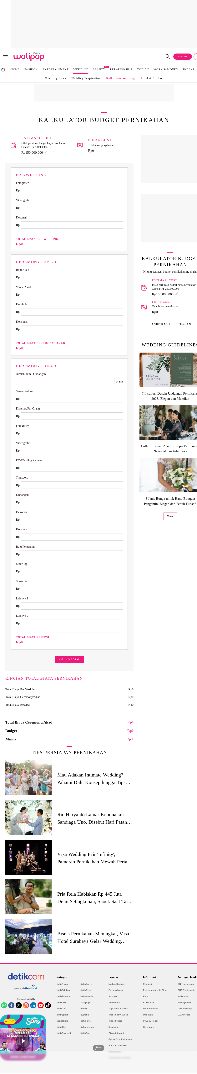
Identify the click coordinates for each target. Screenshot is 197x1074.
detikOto (61, 1027)
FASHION (31, 69)
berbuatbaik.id (116, 984)
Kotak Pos (148, 1002)
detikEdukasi (63, 990)
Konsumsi (22, 321)
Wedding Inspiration (86, 78)
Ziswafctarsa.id (117, 1033)
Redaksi (147, 984)
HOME (15, 69)
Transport (22, 477)
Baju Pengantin (25, 546)
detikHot (61, 1008)
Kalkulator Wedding (120, 78)
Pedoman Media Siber (155, 990)
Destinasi (21, 217)
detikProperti (64, 1033)
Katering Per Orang (28, 408)
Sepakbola (62, 1021)
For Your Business (118, 1045)
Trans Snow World (119, 1014)
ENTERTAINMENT (56, 69)
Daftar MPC (183, 56)
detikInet (61, 1002)
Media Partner (150, 1008)
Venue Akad (23, 287)
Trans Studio (115, 1021)
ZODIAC (143, 69)
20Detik (84, 1014)
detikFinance (63, 996)
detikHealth (86, 996)
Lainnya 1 (22, 598)
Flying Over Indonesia (120, 1039)
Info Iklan (148, 1014)
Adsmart (113, 996)
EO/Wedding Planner (29, 460)
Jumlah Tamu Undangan (31, 374)
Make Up (22, 563)
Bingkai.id (114, 1027)
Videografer (23, 200)
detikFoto (85, 1021)
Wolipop (85, 1002)
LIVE (11, 1021)
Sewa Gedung (24, 391)
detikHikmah (87, 1027)
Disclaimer (149, 1027)
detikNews (62, 984)
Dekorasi (21, 512)
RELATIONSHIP (121, 69)
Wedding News (55, 78)
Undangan (22, 494)
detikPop (85, 1033)
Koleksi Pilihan (151, 78)
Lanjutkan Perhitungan (170, 324)
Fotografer (22, 183)
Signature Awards (118, 1008)
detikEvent (114, 1002)
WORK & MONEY (166, 69)
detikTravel (86, 984)
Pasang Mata (116, 990)
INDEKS (188, 69)
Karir (145, 996)
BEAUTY (99, 69)
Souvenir (21, 581)
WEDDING (80, 69)
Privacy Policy (150, 1021)
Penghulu (22, 304)
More (170, 516)
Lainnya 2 (22, 615)
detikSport (62, 1014)
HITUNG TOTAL (69, 659)
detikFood (86, 990)
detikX (83, 1008)
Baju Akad (22, 269)
